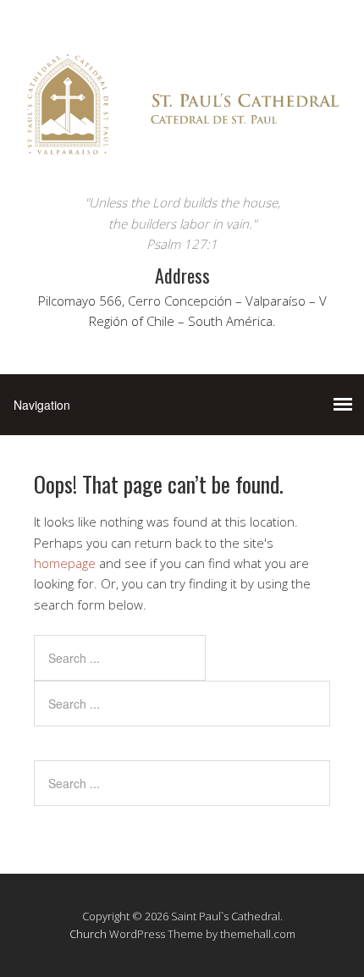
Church (88, 933)
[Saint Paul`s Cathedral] (182, 160)
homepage (65, 563)
